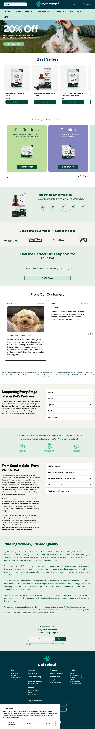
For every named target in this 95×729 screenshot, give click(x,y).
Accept (29, 723)
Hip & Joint (29, 11)
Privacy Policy (14, 717)
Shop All (7, 11)
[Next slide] (85, 177)
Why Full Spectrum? (54, 466)
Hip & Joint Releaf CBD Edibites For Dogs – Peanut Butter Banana (72, 94)
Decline (47, 723)
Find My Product (47, 278)
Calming (18, 11)
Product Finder (76, 11)
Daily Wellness (52, 417)
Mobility (50, 398)
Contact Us (73, 673)
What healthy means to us (56, 485)
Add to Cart (16, 102)
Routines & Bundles (45, 11)
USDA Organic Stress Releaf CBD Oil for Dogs (44, 94)
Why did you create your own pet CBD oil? (61, 478)
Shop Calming (68, 167)
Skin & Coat (51, 411)
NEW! (6, 17)
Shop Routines (26, 167)
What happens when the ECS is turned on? (61, 472)
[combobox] (15, 4)
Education (61, 11)
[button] (7, 177)
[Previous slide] (79, 177)
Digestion (51, 405)
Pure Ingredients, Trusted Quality (58, 491)
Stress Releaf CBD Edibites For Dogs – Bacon (16, 94)
